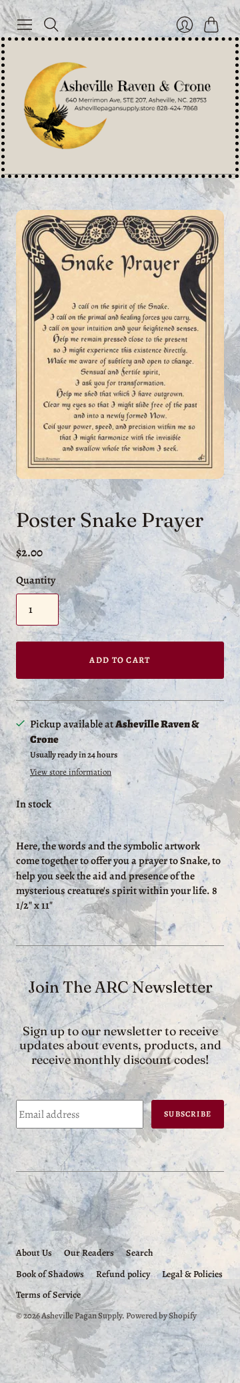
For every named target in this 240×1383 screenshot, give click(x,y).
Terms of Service (48, 1294)
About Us (34, 1252)
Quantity (35, 580)
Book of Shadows (50, 1274)
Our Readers (89, 1252)
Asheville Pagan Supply (81, 1315)
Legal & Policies (192, 1274)
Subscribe (187, 1114)
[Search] (51, 24)
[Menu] (25, 25)
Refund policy (123, 1274)
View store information (70, 772)
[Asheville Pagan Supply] (120, 107)
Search (139, 1252)
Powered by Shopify (161, 1315)
